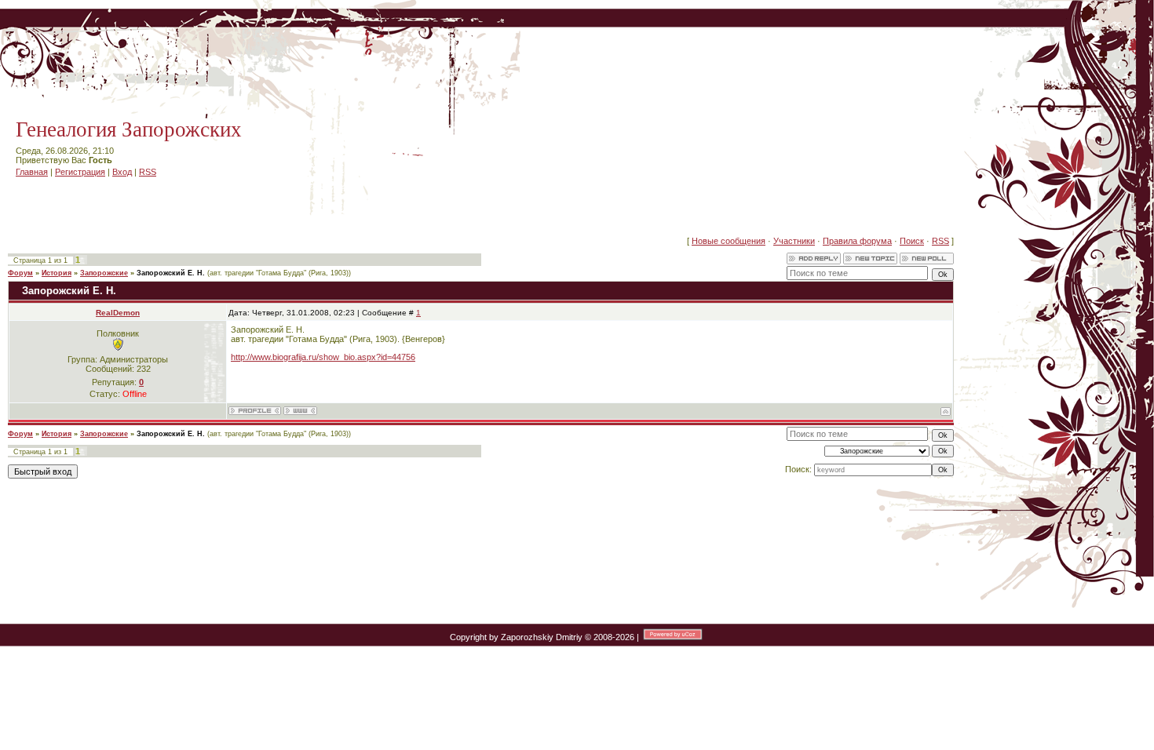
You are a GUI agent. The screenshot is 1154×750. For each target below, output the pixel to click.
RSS (147, 172)
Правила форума (857, 241)
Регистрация (80, 172)
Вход (122, 172)
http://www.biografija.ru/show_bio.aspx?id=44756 (323, 357)
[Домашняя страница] (300, 410)
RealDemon (118, 312)
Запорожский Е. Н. (171, 273)
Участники (794, 241)
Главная (32, 172)
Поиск (912, 241)
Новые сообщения (728, 241)
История (56, 273)
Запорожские (104, 273)
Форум (20, 273)
